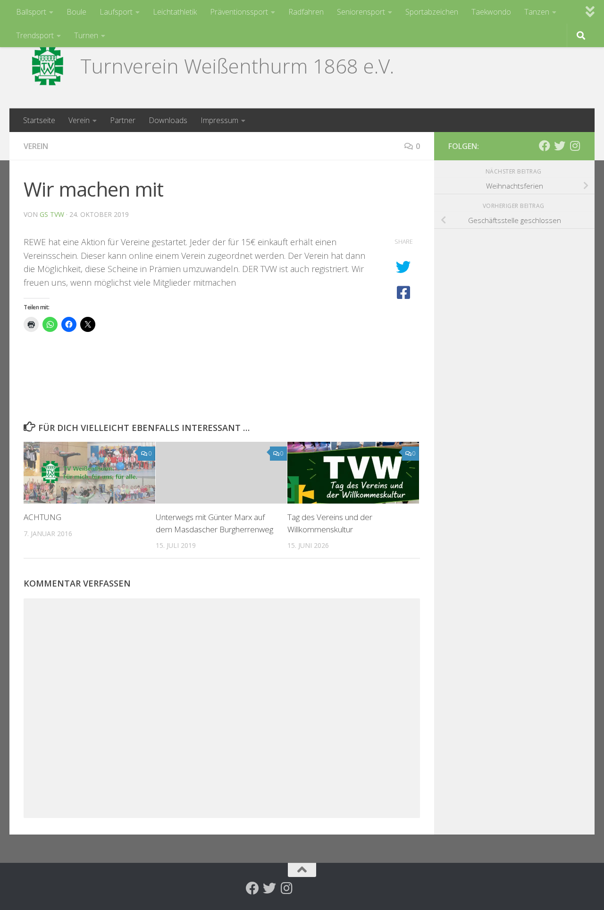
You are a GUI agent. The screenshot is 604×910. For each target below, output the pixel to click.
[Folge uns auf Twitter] (559, 145)
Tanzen (536, 12)
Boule (76, 12)
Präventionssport (239, 12)
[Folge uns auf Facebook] (544, 145)
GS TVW (52, 214)
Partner (122, 120)
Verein (79, 120)
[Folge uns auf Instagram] (574, 145)
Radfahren (306, 12)
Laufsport (116, 12)
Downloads (168, 120)
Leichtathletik (175, 12)
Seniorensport (361, 12)
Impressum (219, 120)
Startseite (39, 120)
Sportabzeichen (431, 12)
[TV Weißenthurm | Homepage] (47, 66)
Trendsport (35, 35)
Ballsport (31, 12)
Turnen (86, 35)
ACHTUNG (42, 517)
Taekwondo (491, 12)
